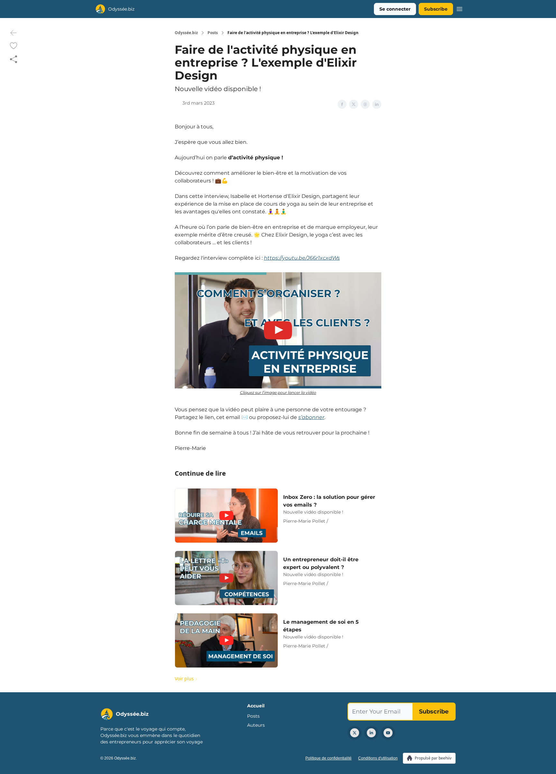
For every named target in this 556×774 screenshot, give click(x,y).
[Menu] (459, 8)
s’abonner (311, 417)
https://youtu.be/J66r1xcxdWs (302, 258)
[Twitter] (355, 733)
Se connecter (395, 9)
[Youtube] (388, 733)
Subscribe (436, 9)
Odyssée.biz (186, 32)
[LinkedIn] (371, 733)
